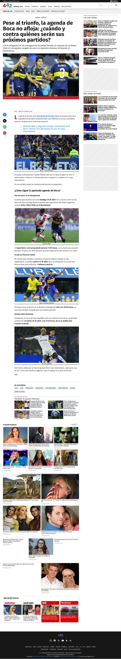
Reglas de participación (74, 649)
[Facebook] (55, 641)
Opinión (57, 6)
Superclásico (29, 388)
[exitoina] (13, 603)
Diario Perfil (28, 646)
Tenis (50, 6)
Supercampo (71, 646)
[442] (60, 635)
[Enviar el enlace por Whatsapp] (4, 127)
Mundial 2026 (18, 6)
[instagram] (51, 641)
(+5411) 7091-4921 (64, 656)
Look (77, 646)
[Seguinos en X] (59, 641)
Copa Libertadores (51, 388)
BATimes (94, 646)
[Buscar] (116, 5)
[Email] (4, 133)
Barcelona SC (39, 388)
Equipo (65, 649)
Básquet (43, 6)
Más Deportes (66, 6)
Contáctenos (53, 649)
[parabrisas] (69, 603)
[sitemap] (70, 641)
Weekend (58, 646)
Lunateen (88, 646)
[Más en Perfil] (14, 598)
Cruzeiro (72, 388)
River (28, 11)
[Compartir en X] (4, 121)
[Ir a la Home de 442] (7, 7)
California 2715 (36, 656)
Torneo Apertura (63, 388)
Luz (80, 646)
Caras (34, 646)
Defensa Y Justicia (20, 391)
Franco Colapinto (43, 11)
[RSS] (66, 641)
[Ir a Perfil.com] (114, 1)
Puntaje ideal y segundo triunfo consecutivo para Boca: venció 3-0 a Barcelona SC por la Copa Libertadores (46, 129)
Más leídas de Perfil (92, 93)
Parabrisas (64, 646)
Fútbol (27, 6)
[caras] (50, 603)
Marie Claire (46, 646)
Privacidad (59, 649)
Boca (33, 11)
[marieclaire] (31, 603)
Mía (84, 646)
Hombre (52, 646)
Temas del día (7, 11)
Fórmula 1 (35, 6)
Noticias (39, 646)
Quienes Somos (44, 649)
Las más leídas (90, 17)
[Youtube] (63, 641)
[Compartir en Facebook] (4, 114)
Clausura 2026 (19, 11)
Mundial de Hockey (58, 11)
